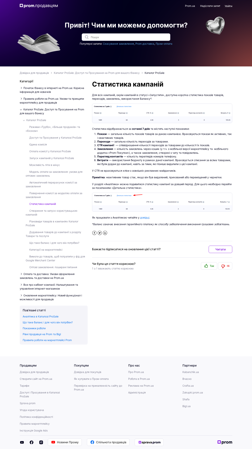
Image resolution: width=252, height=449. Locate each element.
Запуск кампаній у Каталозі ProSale (51, 158)
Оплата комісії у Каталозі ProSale (50, 151)
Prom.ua (190, 5)
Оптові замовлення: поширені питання (53, 267)
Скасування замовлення (118, 43)
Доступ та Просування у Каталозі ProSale (55, 137)
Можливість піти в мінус (44, 164)
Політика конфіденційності (36, 416)
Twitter (99, 233)
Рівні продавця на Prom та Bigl (42, 334)
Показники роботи (34, 328)
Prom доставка (144, 43)
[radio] (209, 266)
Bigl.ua (186, 406)
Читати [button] (220, 249)
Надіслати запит (210, 5)
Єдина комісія (38, 144)
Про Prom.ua (136, 372)
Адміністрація (137, 392)
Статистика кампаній (42, 203)
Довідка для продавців (34, 72)
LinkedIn (105, 233)
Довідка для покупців (87, 372)
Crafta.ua (188, 385)
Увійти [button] (228, 6)
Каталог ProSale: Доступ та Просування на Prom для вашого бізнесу (97, 72)
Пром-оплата (164, 43)
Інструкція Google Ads (34, 430)
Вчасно (186, 378)
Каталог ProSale (154, 72)
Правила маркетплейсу (35, 423)
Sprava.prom (27, 403)
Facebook (94, 233)
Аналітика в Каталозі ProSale (40, 316)
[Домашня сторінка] (39, 6)
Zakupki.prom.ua (192, 392)
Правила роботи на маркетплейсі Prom (47, 340)
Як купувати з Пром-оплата (91, 378)
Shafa (185, 399)
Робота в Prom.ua (139, 378)
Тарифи (24, 385)
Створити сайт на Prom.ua (36, 378)
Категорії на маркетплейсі (45, 249)
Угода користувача (32, 410)
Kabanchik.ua (190, 372)
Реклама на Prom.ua (141, 385)
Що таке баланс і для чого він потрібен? (54, 242)
